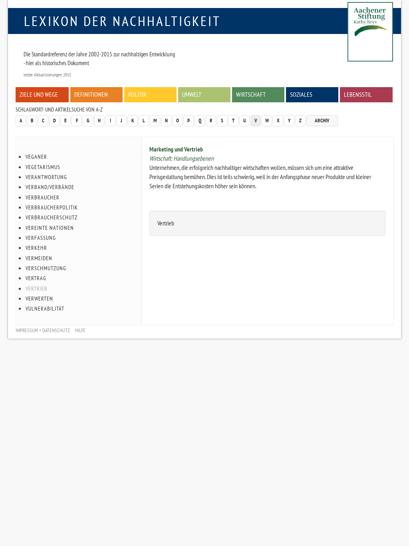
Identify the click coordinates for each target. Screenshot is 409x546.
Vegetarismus (43, 167)
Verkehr (36, 247)
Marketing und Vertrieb (176, 149)
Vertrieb (37, 288)
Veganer (36, 156)
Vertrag (36, 278)
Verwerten (39, 298)
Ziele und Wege (39, 94)
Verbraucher (43, 197)
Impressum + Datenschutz (43, 330)
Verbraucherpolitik (52, 207)
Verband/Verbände (50, 187)
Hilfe (80, 330)
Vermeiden (39, 258)
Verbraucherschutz (51, 217)
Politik (137, 94)
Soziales (301, 94)
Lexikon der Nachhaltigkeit (122, 21)
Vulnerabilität (45, 308)
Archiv (322, 120)
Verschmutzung (46, 268)
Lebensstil (358, 94)
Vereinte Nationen (50, 227)
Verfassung (41, 237)
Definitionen (91, 94)
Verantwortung (46, 177)
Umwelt (191, 94)
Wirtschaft (251, 94)
